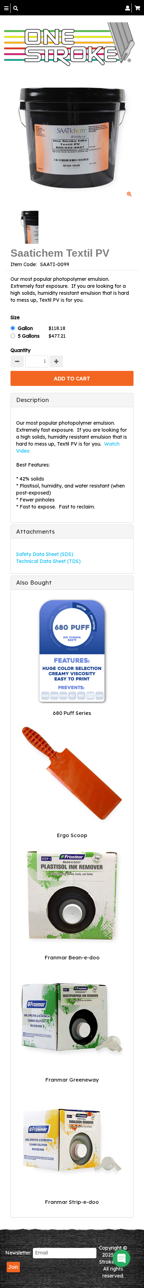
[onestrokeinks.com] (69, 44)
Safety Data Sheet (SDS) (44, 554)
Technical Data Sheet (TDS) (48, 561)
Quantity (20, 350)
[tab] (72, 400)
